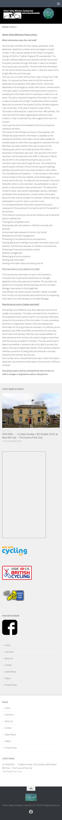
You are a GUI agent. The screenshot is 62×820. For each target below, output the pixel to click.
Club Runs (9, 652)
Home (7, 645)
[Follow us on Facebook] (31, 812)
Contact (8, 665)
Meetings (6, 431)
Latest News (10, 671)
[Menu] (58, 3)
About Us (9, 658)
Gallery (8, 678)
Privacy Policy (11, 685)
